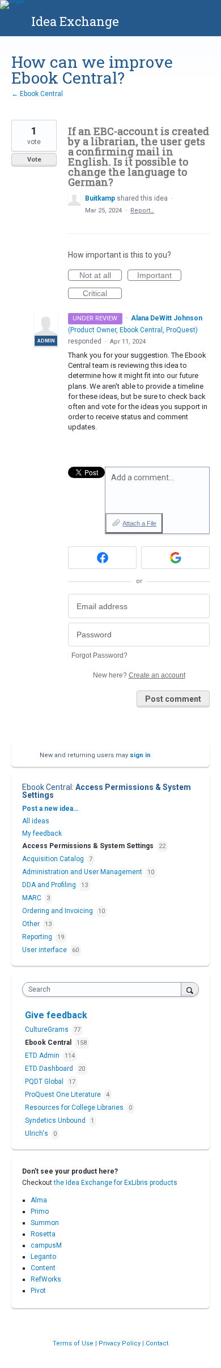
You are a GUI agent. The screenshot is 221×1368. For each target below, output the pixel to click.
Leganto (43, 1257)
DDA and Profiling (49, 885)
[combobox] (104, 989)
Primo (40, 1211)
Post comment (173, 698)
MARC (31, 898)
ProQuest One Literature (64, 1094)
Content (43, 1268)
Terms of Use (74, 1343)
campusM (46, 1245)
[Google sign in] (175, 557)
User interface (44, 950)
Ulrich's (37, 1133)
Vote (34, 159)
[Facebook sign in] (102, 557)
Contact (157, 1343)
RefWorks (46, 1279)
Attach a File (139, 523)
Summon (45, 1223)
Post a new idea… (50, 809)
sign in (140, 755)
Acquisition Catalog (53, 859)
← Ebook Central (37, 94)
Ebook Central (47, 787)
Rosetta (43, 1234)
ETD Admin (43, 1055)
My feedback (42, 833)
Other (31, 924)
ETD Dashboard (50, 1068)
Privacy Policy (120, 1343)
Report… (142, 210)
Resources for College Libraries (75, 1107)
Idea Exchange (75, 21)
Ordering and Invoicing (57, 911)
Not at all (100, 276)
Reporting (37, 937)
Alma (39, 1200)
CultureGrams (47, 1029)
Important (159, 276)
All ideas (35, 821)
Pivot (38, 1291)
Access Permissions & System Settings (106, 791)
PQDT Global (45, 1081)
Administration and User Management (82, 872)
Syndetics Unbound (56, 1120)
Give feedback (56, 1015)
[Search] (190, 989)
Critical (102, 294)
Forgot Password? (99, 655)
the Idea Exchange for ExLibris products (115, 1183)
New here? (139, 675)
